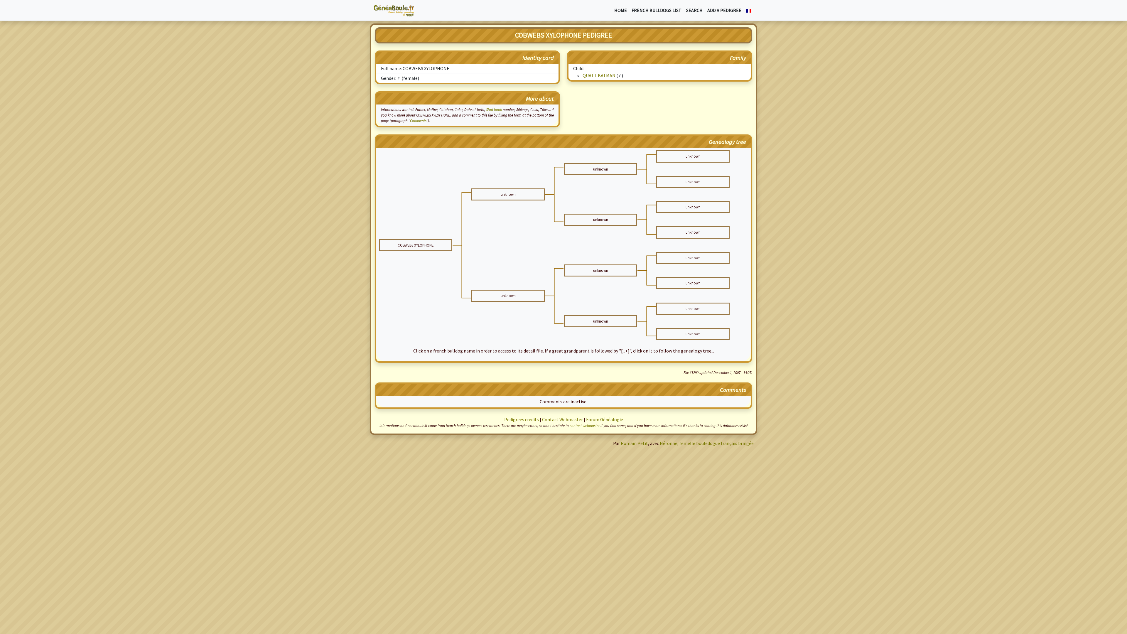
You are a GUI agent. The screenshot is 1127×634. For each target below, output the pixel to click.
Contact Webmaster (562, 419)
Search (694, 10)
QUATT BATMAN (599, 75)
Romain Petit (634, 443)
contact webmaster (585, 425)
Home (620, 10)
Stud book (494, 109)
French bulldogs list (656, 10)
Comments (418, 120)
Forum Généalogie (604, 419)
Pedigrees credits (521, 419)
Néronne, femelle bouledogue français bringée (707, 443)
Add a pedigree (724, 10)
